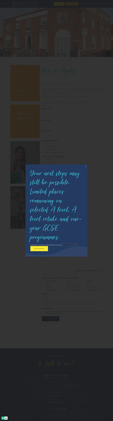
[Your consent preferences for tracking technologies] (6, 418)
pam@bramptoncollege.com (69, 245)
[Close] (86, 166)
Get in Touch (39, 248)
